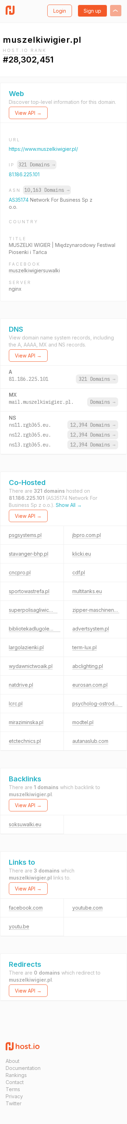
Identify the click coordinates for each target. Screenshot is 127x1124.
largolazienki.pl (26, 647)
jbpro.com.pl (86, 535)
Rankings (16, 1075)
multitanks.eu (87, 591)
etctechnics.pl (25, 741)
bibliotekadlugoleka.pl (34, 629)
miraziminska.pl (26, 722)
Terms (13, 1089)
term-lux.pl (84, 647)
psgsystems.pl (25, 535)
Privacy (14, 1096)
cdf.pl (78, 572)
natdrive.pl (21, 685)
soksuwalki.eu (25, 824)
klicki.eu (81, 554)
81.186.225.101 (24, 174)
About (12, 1061)
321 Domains (36, 164)
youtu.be (19, 926)
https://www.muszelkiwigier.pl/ (43, 149)
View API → (28, 113)
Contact (15, 1082)
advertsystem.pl (90, 629)
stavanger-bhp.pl (28, 554)
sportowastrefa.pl (29, 591)
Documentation (23, 1068)
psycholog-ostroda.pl (97, 703)
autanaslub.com (90, 741)
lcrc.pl (16, 703)
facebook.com (26, 908)
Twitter (14, 1103)
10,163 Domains (46, 190)
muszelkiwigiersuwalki (34, 270)
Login (59, 11)
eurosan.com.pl (90, 685)
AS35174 (19, 200)
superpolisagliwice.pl (33, 610)
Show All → (69, 505)
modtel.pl (82, 722)
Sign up (92, 11)
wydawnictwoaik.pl (31, 666)
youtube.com (87, 908)
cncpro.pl (20, 572)
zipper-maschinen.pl (95, 610)
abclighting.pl (87, 666)
